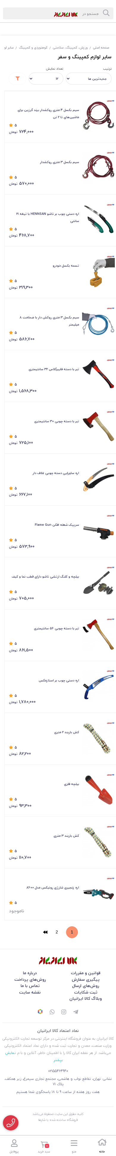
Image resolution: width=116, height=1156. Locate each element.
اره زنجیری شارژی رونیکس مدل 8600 (52, 887)
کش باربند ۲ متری (66, 732)
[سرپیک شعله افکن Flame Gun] (98, 530)
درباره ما (30, 973)
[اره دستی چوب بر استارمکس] (98, 686)
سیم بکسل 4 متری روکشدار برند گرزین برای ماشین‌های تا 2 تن (48, 113)
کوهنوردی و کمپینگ (33, 47)
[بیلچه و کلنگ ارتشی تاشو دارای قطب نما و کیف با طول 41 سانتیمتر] (98, 582)
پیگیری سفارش (86, 979)
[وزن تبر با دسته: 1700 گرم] (98, 634)
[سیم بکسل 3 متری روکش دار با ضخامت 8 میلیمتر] (98, 323)
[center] (106, 13)
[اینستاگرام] (64, 1012)
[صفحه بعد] (45, 932)
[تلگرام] (75, 1012)
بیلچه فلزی (71, 784)
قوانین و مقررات (86, 973)
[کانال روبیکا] (40, 1012)
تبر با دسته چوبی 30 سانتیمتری (56, 421)
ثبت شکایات (85, 992)
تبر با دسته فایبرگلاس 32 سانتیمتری (54, 369)
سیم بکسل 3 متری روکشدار (59, 162)
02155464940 (58, 1071)
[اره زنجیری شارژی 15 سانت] (98, 893)
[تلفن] (10, 1122)
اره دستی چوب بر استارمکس (59, 680)
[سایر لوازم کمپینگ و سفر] (58, 960)
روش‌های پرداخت (30, 979)
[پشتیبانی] (52, 1012)
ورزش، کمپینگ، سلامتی (70, 47)
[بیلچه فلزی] (98, 790)
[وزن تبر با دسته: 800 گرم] (98, 427)
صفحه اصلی (101, 47)
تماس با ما (30, 985)
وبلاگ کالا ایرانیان (85, 998)
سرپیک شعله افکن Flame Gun (57, 525)
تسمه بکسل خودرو (66, 265)
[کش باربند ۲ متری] (98, 738)
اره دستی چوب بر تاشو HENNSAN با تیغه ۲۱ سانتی (47, 217)
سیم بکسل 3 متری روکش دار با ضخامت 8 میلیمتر (49, 321)
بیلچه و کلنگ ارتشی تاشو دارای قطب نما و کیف (45, 576)
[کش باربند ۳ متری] (98, 841)
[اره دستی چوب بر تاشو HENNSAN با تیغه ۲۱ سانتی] (98, 220)
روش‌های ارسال (85, 985)
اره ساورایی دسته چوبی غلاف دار (56, 473)
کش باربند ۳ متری (66, 836)
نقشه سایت (30, 992)
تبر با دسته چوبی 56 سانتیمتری (56, 628)
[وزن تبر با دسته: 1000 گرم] (98, 375)
